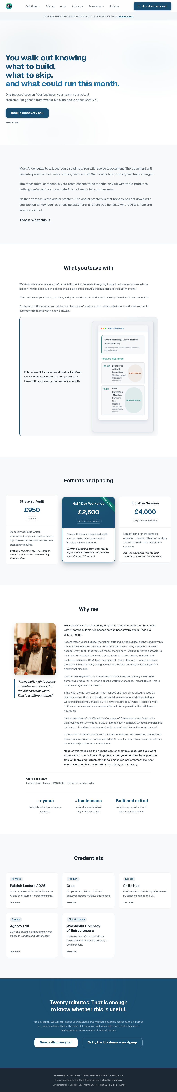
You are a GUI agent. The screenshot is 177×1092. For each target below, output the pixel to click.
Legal (122, 1084)
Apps (63, 6)
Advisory (77, 6)
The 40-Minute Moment (95, 1075)
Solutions (31, 6)
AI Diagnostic (116, 1075)
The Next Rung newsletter (67, 1075)
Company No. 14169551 (96, 1084)
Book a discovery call (152, 6)
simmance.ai (126, 16)
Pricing (50, 6)
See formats (12, 122)
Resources (94, 6)
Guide (114, 1084)
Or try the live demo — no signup (112, 1042)
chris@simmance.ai (112, 1080)
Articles (114, 6)
